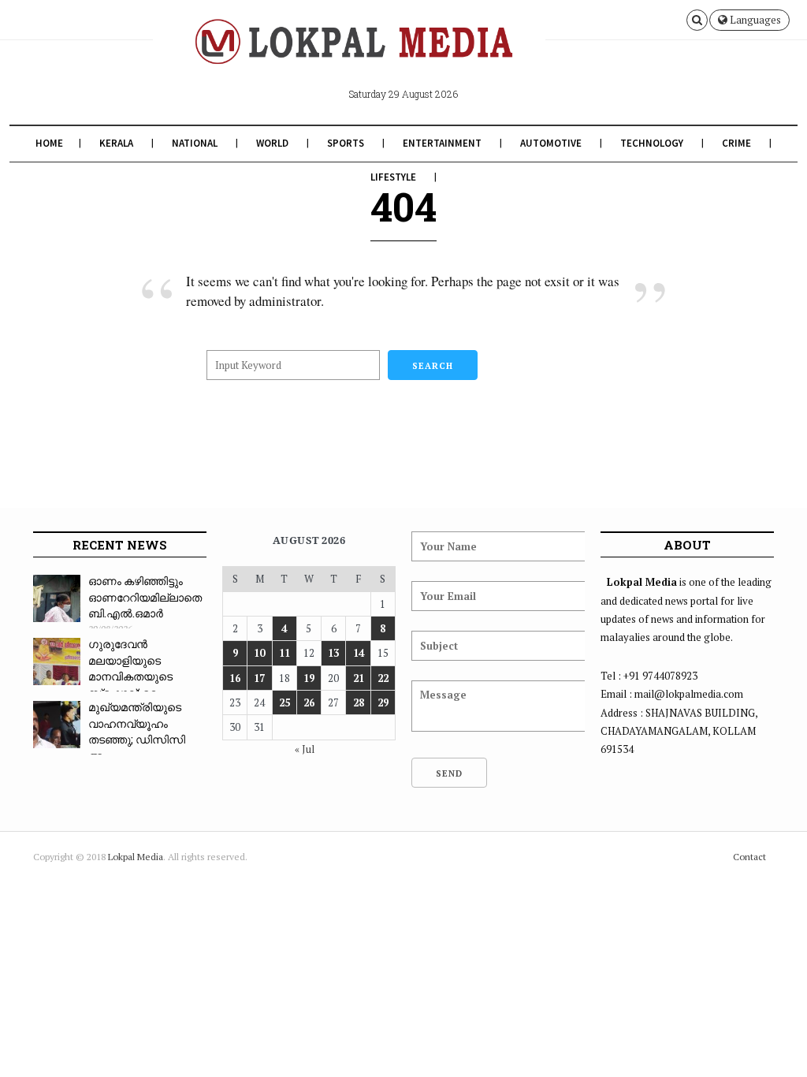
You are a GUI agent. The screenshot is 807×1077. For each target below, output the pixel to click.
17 (259, 678)
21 (358, 678)
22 (383, 678)
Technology (651, 143)
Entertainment (442, 143)
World (272, 143)
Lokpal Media (135, 857)
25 (284, 702)
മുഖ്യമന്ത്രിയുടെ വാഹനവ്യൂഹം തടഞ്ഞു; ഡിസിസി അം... (136, 731)
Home (49, 143)
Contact (749, 857)
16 (234, 678)
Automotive (551, 143)
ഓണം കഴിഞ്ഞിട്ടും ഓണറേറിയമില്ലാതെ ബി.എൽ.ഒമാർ (145, 596)
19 (308, 678)
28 (358, 702)
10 (259, 653)
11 (284, 653)
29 (383, 702)
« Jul (304, 749)
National (195, 143)
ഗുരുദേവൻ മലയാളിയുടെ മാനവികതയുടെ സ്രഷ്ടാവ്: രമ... (130, 668)
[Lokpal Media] (349, 53)
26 (308, 702)
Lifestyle (393, 177)
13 (333, 653)
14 (358, 653)
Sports (345, 143)
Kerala (116, 143)
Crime (736, 143)
